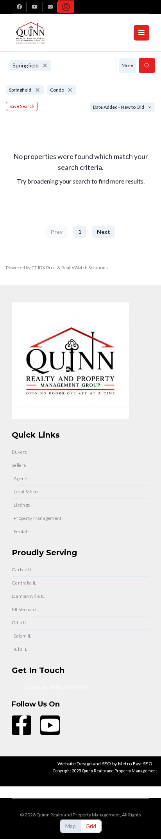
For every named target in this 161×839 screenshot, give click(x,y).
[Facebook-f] (21, 725)
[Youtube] (50, 725)
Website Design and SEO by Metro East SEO (104, 764)
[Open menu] (141, 33)
